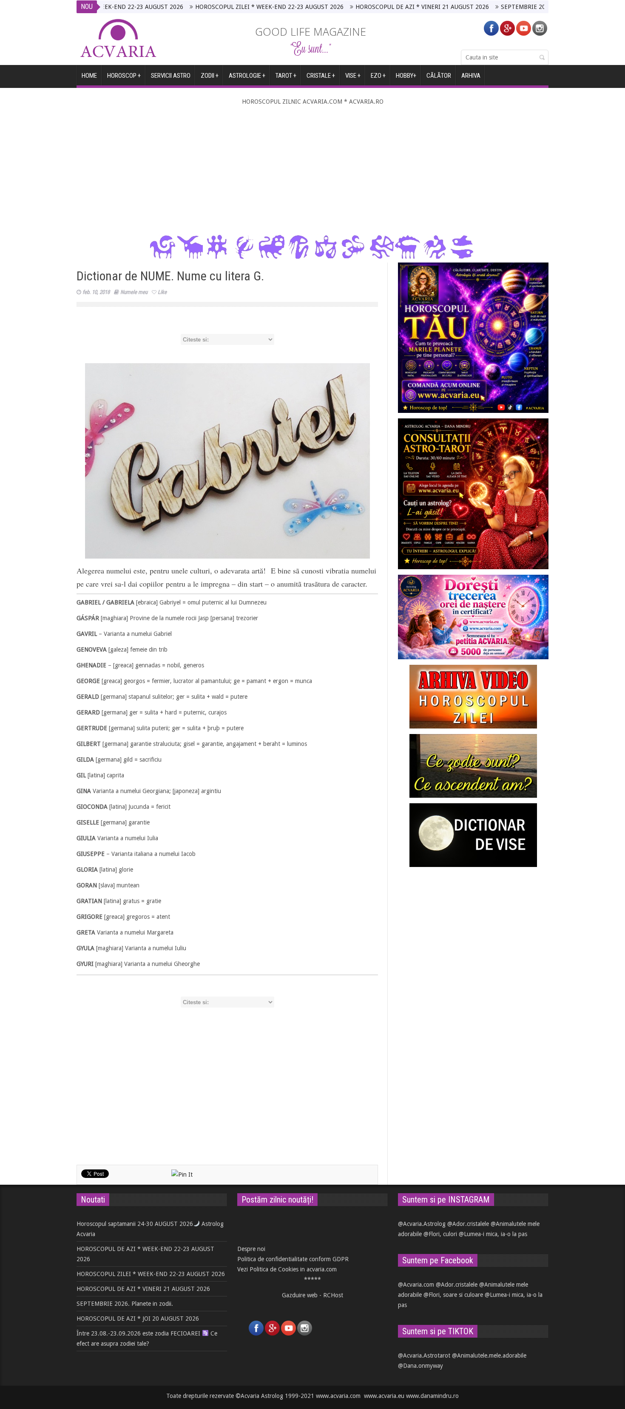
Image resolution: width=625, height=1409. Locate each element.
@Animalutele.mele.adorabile (489, 1355)
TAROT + (286, 75)
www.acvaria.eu (384, 1395)
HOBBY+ (406, 75)
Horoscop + (124, 75)
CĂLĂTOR (438, 75)
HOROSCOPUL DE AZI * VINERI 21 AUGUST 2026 (378, 6)
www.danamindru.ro (432, 1395)
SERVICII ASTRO (170, 75)
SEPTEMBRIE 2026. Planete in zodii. (505, 6)
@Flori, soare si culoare (453, 1294)
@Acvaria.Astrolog (422, 1223)
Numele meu (134, 292)
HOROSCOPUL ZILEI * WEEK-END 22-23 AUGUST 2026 (225, 6)
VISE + (353, 75)
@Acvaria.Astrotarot (424, 1355)
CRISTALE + (321, 75)
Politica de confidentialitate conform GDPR (293, 1259)
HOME (89, 75)
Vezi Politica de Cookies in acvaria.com (287, 1269)
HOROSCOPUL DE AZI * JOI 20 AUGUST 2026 (138, 1318)
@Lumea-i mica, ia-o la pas (493, 1234)
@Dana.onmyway (420, 1365)
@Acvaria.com (416, 1284)
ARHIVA (470, 75)
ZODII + (210, 75)
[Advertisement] (312, 170)
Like (162, 292)
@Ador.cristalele (468, 1223)
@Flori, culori (440, 1234)
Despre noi (251, 1248)
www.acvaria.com (338, 1395)
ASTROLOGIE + (247, 75)
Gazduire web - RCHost (312, 1295)
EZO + (378, 75)
